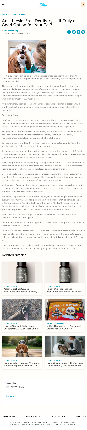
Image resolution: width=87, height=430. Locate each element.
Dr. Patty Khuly (11, 30)
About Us (81, 416)
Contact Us (58, 416)
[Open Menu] (3, 4)
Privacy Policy (33, 416)
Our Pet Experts (17, 14)
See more (10, 396)
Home (4, 14)
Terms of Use (8, 416)
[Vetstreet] (43, 4)
